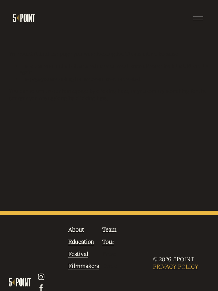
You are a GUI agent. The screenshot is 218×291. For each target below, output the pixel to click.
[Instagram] (41, 276)
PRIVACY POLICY (175, 266)
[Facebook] (41, 287)
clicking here (112, 91)
